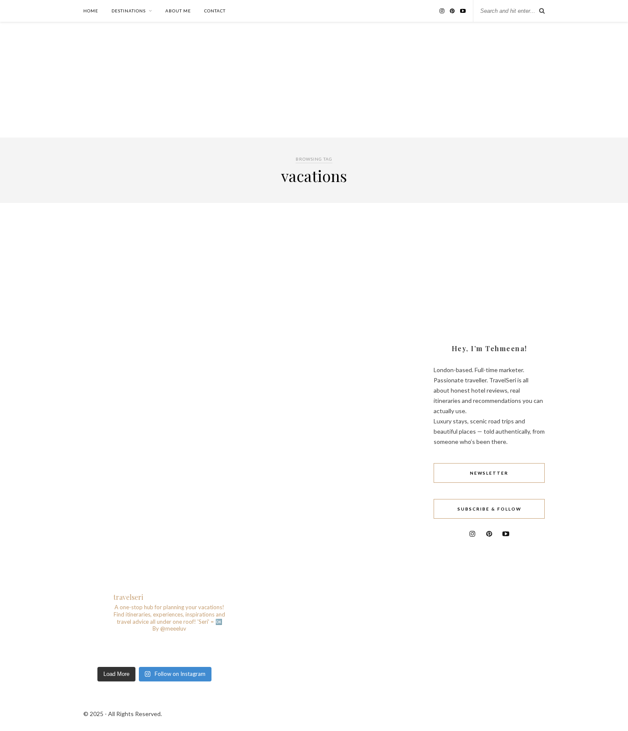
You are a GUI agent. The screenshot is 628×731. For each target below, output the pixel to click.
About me (178, 10)
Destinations (129, 10)
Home (90, 10)
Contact (215, 10)
